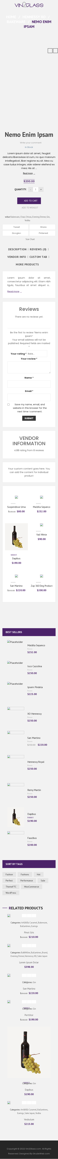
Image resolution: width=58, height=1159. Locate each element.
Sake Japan (42, 956)
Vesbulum (29, 1119)
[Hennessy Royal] (15, 765)
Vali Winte (41, 534)
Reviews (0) (38, 249)
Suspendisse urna (16, 506)
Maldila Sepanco (41, 506)
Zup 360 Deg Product (42, 585)
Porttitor (29, 1015)
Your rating (18, 353)
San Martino (16, 585)
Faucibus (32, 838)
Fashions (25, 874)
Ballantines (25, 926)
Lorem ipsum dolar (29, 962)
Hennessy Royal (35, 761)
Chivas (29, 217)
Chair (22, 217)
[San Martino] (15, 741)
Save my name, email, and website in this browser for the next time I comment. (30, 408)
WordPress (11, 892)
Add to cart (31, 200)
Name (29, 377)
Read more (28, 173)
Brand (44, 952)
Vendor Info (16, 257)
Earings (34, 926)
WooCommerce (31, 886)
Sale (43, 880)
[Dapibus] (15, 817)
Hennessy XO (34, 16)
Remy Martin (34, 790)
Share (43, 227)
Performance (26, 880)
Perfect (9, 880)
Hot (38, 874)
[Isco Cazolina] (15, 669)
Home (11, 16)
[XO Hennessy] (15, 717)
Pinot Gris (29, 932)
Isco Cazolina (34, 666)
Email (29, 391)
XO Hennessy (34, 713)
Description (17, 249)
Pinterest (43, 233)
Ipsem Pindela (35, 687)
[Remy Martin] (15, 793)
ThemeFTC (11, 886)
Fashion (9, 874)
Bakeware (16, 21)
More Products (27, 264)
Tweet (16, 227)
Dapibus (16, 558)
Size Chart (30, 239)
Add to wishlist (29, 207)
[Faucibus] (15, 841)
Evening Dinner (39, 217)
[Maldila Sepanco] (15, 648)
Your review (29, 358)
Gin (48, 217)
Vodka (27, 220)
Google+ (16, 233)
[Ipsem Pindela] (15, 690)
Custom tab (38, 257)
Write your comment (30, 143)
